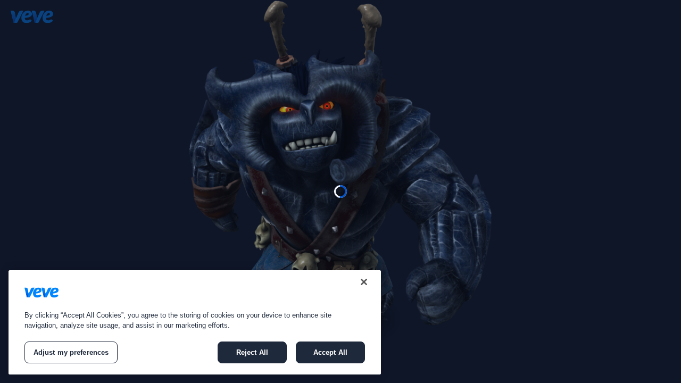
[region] (195, 322)
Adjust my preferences (71, 352)
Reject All (252, 352)
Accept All (330, 352)
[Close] (364, 282)
